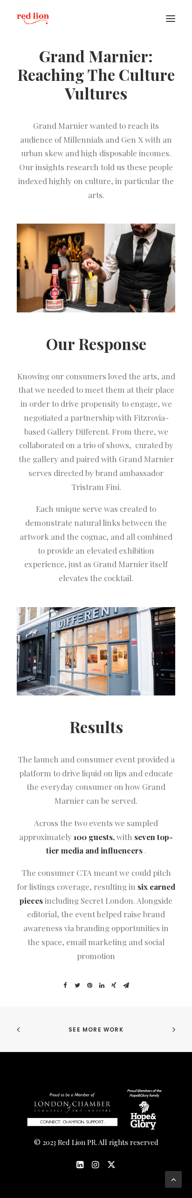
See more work (96, 1029)
